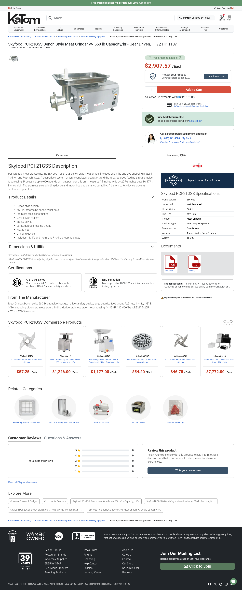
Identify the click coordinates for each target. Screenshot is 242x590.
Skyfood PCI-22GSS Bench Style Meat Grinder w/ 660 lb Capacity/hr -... (46, 509)
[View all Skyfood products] (197, 166)
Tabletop (99, 29)
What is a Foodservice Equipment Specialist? (180, 142)
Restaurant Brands (55, 554)
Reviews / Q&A (176, 155)
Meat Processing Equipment (93, 36)
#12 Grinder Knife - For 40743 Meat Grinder (180, 361)
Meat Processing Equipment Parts (64, 422)
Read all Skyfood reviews (22, 482)
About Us (127, 550)
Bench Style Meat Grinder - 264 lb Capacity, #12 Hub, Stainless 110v (104, 361)
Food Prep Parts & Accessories (26, 422)
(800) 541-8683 (171, 138)
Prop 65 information (182, 298)
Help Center (16, 8)
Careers (126, 554)
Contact (126, 559)
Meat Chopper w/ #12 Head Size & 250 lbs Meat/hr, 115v (65, 361)
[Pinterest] (220, 584)
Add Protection (216, 76)
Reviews (127, 572)
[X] (215, 584)
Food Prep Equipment (68, 36)
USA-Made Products (56, 568)
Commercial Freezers (55, 501)
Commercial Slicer (101, 422)
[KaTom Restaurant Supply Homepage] (24, 18)
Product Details (22, 197)
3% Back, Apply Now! (222, 8)
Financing (89, 559)
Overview (62, 155)
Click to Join (200, 566)
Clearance (223, 29)
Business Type (205, 29)
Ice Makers (59, 29)
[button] (222, 18)
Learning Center (92, 572)
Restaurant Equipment (19, 29)
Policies (88, 568)
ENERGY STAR (53, 563)
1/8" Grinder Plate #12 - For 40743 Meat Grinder (142, 361)
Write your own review (188, 470)
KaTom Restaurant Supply (19, 36)
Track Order (90, 550)
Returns (87, 554)
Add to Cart (194, 90)
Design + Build (53, 550)
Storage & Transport (184, 29)
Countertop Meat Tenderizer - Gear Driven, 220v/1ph (219, 361)
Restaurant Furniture (139, 29)
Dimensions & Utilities (28, 246)
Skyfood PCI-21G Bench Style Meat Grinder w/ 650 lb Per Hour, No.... (180, 501)
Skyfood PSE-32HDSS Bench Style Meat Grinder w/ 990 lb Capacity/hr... (125, 509)
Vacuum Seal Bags (175, 422)
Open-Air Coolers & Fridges (23, 501)
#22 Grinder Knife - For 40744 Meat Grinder (26, 361)
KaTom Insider (130, 568)
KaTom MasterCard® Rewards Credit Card (191, 106)
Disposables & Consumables (162, 29)
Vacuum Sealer (138, 422)
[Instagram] (226, 584)
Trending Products (55, 572)
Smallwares (79, 29)
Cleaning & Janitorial (118, 29)
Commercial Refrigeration (40, 29)
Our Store (127, 563)
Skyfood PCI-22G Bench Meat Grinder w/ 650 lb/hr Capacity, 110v (106, 501)
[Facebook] (209, 584)
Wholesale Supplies (56, 559)
